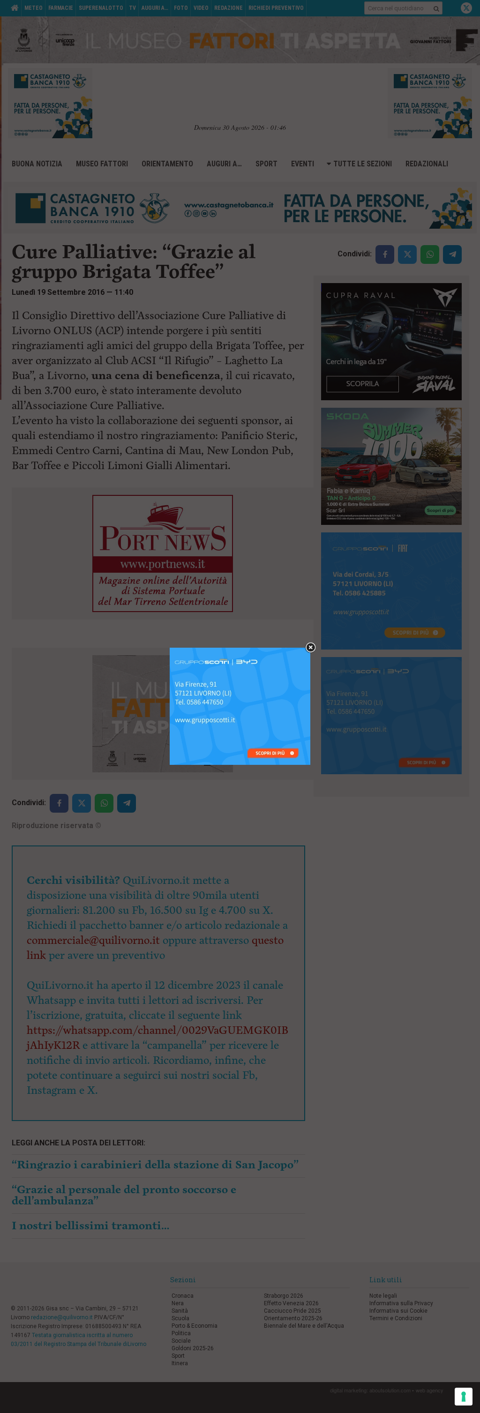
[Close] (310, 648)
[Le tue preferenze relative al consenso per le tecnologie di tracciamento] (463, 1397)
